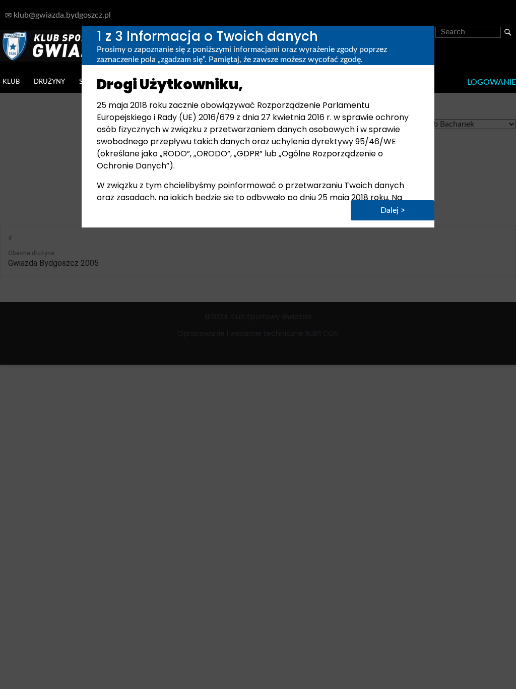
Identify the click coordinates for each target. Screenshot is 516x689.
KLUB (11, 82)
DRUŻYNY (49, 82)
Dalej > (392, 210)
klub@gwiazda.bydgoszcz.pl (61, 15)
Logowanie (491, 82)
